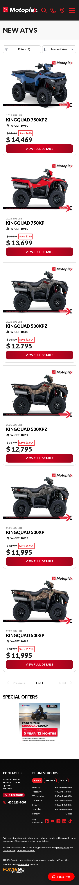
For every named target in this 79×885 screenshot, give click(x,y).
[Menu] (72, 10)
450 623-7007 (17, 802)
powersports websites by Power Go (51, 860)
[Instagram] (58, 821)
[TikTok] (70, 821)
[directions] (62, 10)
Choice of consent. (26, 850)
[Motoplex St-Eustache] (20, 10)
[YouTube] (52, 821)
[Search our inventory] (44, 10)
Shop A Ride (23, 864)
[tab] (37, 780)
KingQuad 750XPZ (26, 119)
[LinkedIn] (64, 821)
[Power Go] (36, 870)
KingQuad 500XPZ (26, 326)
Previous (19, 683)
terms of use (9, 850)
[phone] (53, 10)
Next (62, 683)
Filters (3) (24, 49)
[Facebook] (46, 821)
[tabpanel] (52, 800)
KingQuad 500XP (25, 532)
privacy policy (62, 847)
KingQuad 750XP (25, 223)
